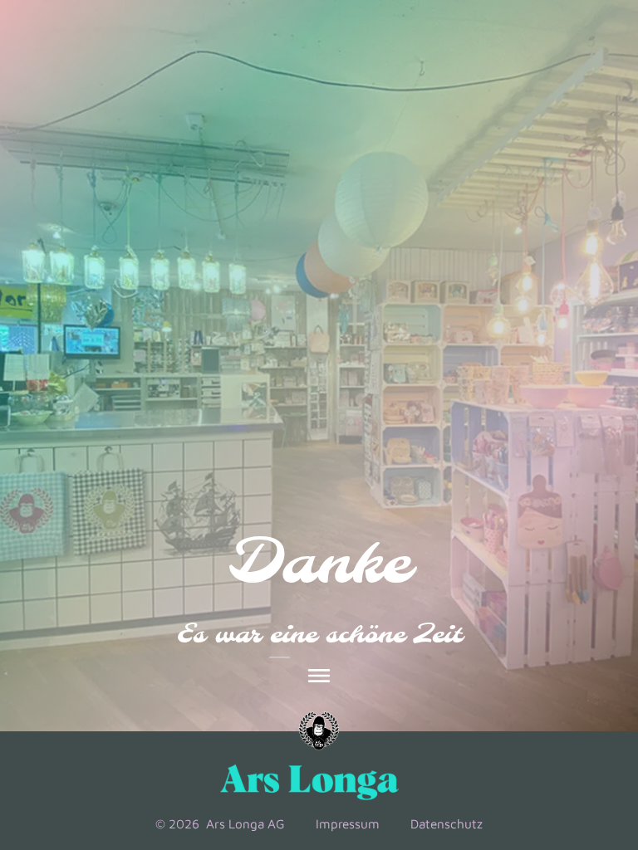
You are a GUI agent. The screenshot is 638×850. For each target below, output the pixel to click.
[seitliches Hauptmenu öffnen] (319, 676)
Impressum (348, 823)
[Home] (319, 731)
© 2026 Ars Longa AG (220, 823)
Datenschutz (446, 823)
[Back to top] (580, 720)
